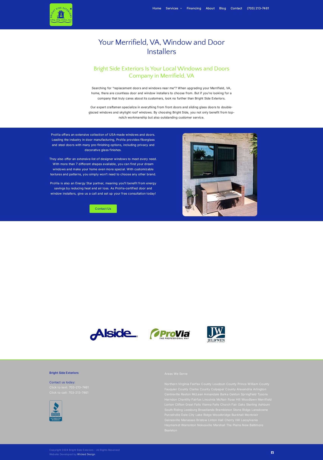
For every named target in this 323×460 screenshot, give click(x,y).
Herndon (170, 399)
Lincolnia (208, 399)
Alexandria (244, 389)
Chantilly (184, 399)
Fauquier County (176, 389)
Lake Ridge (204, 415)
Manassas (188, 420)
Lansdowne (260, 410)
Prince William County (254, 384)
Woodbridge (221, 415)
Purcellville (172, 415)
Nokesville (204, 425)
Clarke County (199, 389)
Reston (186, 394)
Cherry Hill (232, 420)
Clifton (179, 404)
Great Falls (193, 404)
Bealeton (170, 430)
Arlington (259, 389)
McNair (221, 399)
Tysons (263, 394)
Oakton (234, 394)
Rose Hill (234, 399)
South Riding (173, 410)
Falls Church (221, 404)
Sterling (251, 404)
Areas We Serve (175, 374)
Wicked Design (86, 454)
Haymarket (172, 425)
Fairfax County (200, 384)
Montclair (251, 415)
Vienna (207, 404)
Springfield (249, 394)
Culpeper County (223, 389)
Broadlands (206, 410)
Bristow (201, 420)
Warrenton (188, 425)
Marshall (219, 425)
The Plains (233, 425)
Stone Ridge (242, 410)
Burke (224, 394)
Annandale (211, 394)
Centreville (172, 394)
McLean (197, 394)
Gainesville (172, 420)
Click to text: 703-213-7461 (69, 387)
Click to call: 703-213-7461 (68, 392)
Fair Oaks (238, 404)
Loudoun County (224, 384)
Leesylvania (249, 420)
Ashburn (264, 404)
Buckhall (238, 415)
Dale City (187, 415)
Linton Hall (216, 420)
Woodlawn (249, 399)
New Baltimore (252, 425)
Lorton (169, 404)
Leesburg (190, 410)
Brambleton (224, 410)
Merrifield (265, 399)
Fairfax (196, 399)
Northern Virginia (176, 384)
